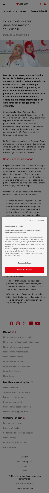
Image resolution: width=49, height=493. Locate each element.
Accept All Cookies (24, 270)
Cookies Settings (24, 263)
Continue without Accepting (35, 220)
